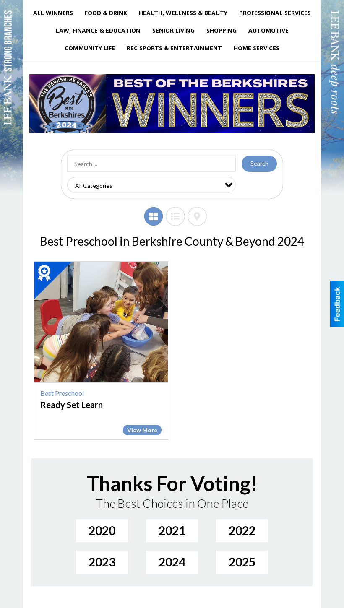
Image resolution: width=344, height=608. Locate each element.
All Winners (53, 13)
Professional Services (275, 13)
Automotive (268, 30)
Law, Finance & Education (98, 30)
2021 (172, 530)
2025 (242, 562)
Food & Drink (106, 13)
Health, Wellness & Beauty (183, 13)
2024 (172, 562)
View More (142, 430)
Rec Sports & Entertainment (174, 48)
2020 (102, 530)
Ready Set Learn (71, 405)
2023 (102, 562)
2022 (242, 530)
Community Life (90, 48)
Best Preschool (62, 393)
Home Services (256, 48)
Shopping (221, 30)
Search (259, 163)
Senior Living (173, 30)
